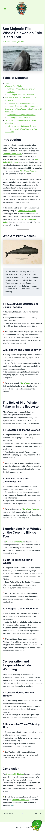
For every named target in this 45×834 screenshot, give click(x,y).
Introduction (10, 83)
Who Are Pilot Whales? (14, 86)
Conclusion (9, 132)
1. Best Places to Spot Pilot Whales (21, 115)
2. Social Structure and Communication (23, 106)
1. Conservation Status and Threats (21, 126)
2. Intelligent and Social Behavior (20, 95)
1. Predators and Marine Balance (20, 103)
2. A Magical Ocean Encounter (19, 117)
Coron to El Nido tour (27, 211)
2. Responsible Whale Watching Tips (22, 129)
